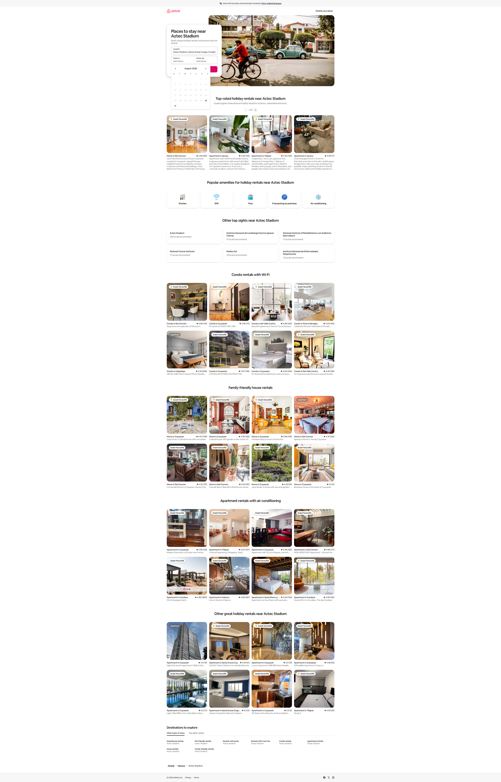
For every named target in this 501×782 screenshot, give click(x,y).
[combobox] (194, 52)
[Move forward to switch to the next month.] (206, 68)
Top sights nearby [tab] (196, 733)
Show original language (271, 3)
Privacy (188, 777)
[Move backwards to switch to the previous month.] (175, 68)
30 (206, 100)
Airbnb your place (324, 11)
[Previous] (246, 110)
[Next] (255, 110)
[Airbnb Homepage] (173, 11)
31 (175, 106)
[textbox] (182, 61)
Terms (196, 777)
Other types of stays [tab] (176, 733)
